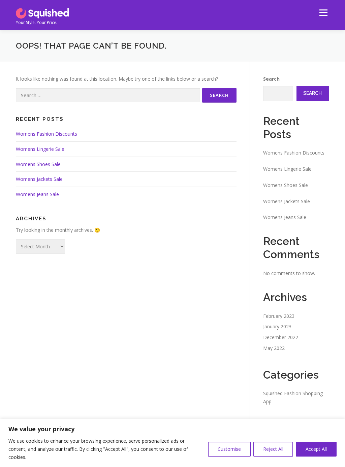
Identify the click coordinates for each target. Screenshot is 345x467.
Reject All (273, 449)
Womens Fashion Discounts (46, 134)
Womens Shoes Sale (38, 164)
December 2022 (280, 337)
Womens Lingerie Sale (40, 149)
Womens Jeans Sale (37, 194)
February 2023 (278, 316)
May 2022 (274, 348)
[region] (172, 443)
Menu (323, 12)
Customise (229, 449)
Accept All (316, 449)
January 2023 (277, 326)
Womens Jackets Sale (39, 179)
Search (271, 79)
